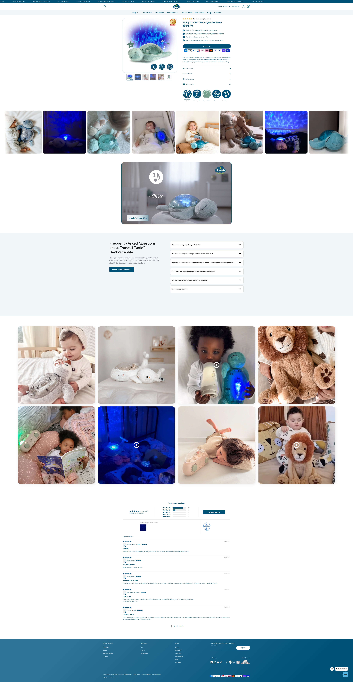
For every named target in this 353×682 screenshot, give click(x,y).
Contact (217, 12)
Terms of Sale (136, 674)
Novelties (159, 12)
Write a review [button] (214, 512)
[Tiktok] (221, 662)
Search (143, 650)
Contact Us (144, 653)
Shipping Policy (128, 674)
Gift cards (199, 12)
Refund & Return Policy (117, 674)
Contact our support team (121, 269)
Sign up (243, 648)
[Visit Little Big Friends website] (238, 662)
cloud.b (114, 677)
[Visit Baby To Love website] (245, 662)
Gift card (178, 662)
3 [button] (177, 626)
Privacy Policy (106, 674)
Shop (134, 12)
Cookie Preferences (156, 674)
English (234, 6)
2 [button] (174, 626)
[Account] (243, 6)
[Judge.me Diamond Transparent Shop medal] (206, 526)
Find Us (105, 656)
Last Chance (186, 12)
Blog (209, 12)
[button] (129, 77)
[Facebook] (212, 662)
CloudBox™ (147, 12)
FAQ (142, 647)
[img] (127, 542)
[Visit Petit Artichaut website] (230, 662)
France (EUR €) (222, 6)
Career (105, 650)
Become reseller (108, 653)
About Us (106, 647)
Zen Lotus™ (172, 12)
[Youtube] (218, 662)
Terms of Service (145, 674)
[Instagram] (215, 662)
